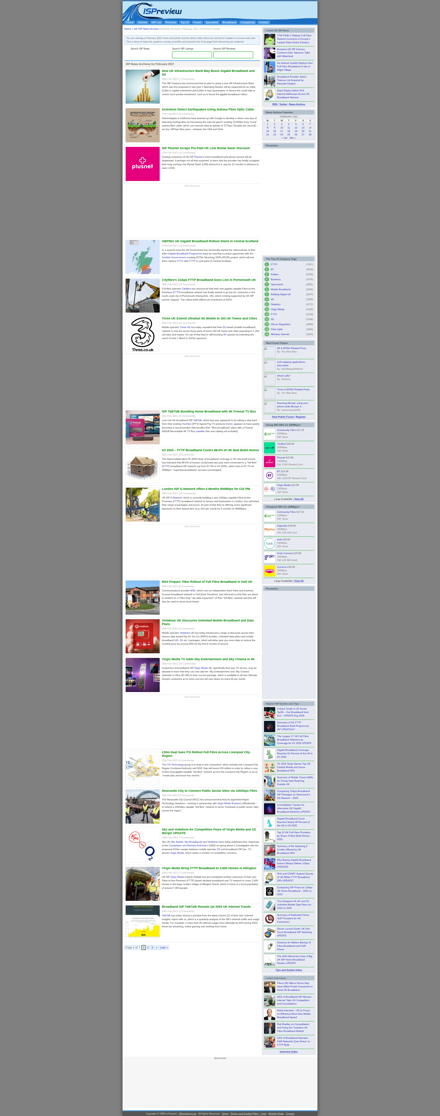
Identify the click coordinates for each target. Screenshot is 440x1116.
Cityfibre (186, 288)
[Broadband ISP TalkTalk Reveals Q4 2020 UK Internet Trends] (142, 940)
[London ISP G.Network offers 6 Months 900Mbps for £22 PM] (142, 522)
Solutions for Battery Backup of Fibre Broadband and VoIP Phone (294, 946)
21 (310, 131)
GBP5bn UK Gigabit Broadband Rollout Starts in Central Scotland (210, 241)
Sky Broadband (193, 841)
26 (296, 134)
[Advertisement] (253, 10)
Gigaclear (282, 525)
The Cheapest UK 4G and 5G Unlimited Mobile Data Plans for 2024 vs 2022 (294, 904)
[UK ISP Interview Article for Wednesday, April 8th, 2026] (269, 1005)
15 (267, 131)
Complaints (248, 22)
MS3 (192, 590)
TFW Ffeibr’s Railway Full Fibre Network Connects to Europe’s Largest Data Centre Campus (294, 39)
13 (303, 127)
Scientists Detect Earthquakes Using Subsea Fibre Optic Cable (208, 109)
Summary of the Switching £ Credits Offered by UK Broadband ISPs (292, 849)
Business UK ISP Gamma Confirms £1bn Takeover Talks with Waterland (293, 52)
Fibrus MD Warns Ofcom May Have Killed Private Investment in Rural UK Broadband (295, 986)
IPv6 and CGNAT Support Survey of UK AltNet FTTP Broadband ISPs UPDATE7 (295, 877)
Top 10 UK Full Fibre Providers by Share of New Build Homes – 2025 (294, 836)
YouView (186, 423)
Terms (225, 1113)
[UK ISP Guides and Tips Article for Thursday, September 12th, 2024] (269, 937)
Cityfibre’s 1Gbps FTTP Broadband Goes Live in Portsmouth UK (209, 280)
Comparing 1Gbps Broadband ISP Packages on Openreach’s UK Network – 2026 (293, 794)
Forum (197, 22)
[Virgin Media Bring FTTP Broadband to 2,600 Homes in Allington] (142, 901)
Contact (263, 22)
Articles (142, 22)
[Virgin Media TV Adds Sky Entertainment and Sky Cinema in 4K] (142, 692)
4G (225, 334)
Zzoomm (282, 567)
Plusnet (198, 156)
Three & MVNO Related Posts (293, 389)
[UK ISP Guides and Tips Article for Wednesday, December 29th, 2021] (269, 951)
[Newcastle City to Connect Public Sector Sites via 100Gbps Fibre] (142, 824)
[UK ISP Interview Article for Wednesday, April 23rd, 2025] (269, 1046)
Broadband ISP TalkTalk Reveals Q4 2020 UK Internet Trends (206, 906)
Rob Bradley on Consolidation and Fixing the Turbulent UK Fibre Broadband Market (293, 1027)
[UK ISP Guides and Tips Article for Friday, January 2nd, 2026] (269, 827)
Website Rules (276, 1113)
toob (279, 539)
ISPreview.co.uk (187, 1113)
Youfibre (281, 443)
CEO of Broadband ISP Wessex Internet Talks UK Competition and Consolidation (294, 1000)
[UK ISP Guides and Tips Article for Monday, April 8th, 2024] (269, 882)
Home (130, 22)
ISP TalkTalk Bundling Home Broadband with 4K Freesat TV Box (209, 411)
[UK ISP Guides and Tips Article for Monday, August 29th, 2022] (269, 717)
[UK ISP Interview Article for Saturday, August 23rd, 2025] (269, 1033)
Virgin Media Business (229, 803)
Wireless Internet (280, 334)
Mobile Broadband (281, 289)
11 (289, 127)
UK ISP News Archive (146, 28)
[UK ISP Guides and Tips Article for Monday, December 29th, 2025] (269, 813)
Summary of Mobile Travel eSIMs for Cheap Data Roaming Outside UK (295, 781)
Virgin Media (201, 668)
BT (272, 269)
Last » (164, 947)
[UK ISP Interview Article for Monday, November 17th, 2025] (269, 1019)
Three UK (185, 327)
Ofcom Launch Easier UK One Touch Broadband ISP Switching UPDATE (294, 932)
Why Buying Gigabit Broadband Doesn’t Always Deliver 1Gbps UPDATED (294, 863)
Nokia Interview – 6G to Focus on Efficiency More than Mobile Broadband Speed (294, 1014)
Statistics (275, 304)
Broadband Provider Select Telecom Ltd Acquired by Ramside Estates (291, 80)
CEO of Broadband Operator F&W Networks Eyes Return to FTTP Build (293, 1041)
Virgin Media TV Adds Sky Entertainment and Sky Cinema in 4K (208, 659)
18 (288, 131)
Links (263, 1113)
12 (296, 127)
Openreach (277, 284)
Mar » (293, 137)
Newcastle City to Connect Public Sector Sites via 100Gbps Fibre (209, 790)
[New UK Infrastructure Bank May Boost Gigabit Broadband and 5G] (142, 104)
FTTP (192, 261)
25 (288, 134)
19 (296, 131)
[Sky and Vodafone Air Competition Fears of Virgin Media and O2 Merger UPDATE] (142, 862)
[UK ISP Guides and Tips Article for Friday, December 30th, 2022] (269, 923)
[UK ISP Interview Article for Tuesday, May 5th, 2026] (269, 991)
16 (274, 131)
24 (281, 134)
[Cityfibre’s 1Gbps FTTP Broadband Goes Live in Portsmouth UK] (142, 313)
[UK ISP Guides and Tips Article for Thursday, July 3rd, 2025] (269, 841)
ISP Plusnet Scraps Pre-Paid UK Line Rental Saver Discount (206, 148)
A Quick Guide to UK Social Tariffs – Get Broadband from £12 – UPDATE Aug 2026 (293, 712)
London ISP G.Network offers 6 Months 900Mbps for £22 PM (206, 489)
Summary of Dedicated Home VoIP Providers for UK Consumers (293, 918)
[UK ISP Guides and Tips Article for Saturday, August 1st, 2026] (269, 745)
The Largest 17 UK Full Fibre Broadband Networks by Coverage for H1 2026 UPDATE (294, 739)
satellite (200, 431)
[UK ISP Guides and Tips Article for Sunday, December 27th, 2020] (269, 868)
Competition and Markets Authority (187, 845)
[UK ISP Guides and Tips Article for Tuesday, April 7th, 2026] (269, 799)
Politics (274, 274)
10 (281, 127)
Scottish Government (173, 257)
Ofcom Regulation (280, 324)
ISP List (156, 22)
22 (267, 134)
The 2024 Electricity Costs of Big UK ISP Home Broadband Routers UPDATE (294, 959)
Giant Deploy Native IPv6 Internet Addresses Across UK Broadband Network (293, 94)
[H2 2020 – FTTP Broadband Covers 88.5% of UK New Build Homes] (142, 483)
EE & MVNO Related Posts (291, 348)
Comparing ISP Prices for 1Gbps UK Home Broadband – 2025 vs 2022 (294, 891)
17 (281, 131)
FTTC (180, 261)
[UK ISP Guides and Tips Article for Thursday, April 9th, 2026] (269, 786)
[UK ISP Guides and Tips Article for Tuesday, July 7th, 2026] (269, 758)
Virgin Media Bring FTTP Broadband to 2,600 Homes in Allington (209, 868)
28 (310, 134)
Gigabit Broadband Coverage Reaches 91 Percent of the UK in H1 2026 (295, 753)
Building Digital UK (281, 294)
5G (224, 327)
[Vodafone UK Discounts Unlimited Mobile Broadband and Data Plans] (142, 653)
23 (274, 134)
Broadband (229, 22)
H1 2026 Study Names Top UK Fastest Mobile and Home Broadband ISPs (293, 767)
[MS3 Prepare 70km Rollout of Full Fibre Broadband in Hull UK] (142, 615)
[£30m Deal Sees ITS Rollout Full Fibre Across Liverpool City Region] (142, 785)
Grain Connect (285, 553)
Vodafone (185, 632)
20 (303, 131)
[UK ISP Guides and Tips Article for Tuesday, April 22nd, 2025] (269, 855)
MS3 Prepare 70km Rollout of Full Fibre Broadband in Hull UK (207, 581)
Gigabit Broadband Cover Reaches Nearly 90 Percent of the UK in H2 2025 (293, 822)
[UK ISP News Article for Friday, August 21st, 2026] (269, 71)
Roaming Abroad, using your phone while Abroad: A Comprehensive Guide (292, 406)
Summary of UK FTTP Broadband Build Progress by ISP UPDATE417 (293, 726)
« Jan (285, 137)
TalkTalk (197, 420)
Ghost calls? (283, 375)
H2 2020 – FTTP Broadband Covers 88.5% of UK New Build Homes (210, 450)
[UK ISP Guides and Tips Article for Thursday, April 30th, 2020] (269, 731)
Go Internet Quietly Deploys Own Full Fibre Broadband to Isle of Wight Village (295, 66)
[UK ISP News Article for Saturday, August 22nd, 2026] (269, 44)
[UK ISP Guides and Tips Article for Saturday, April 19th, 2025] (269, 896)
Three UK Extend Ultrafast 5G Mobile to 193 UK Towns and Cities (209, 318)
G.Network (176, 497)
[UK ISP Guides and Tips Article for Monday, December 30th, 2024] (269, 910)
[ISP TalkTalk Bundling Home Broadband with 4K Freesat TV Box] (142, 444)
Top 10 (185, 22)
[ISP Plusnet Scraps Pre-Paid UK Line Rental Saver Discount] (142, 181)
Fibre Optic (277, 329)
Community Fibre (286, 430)
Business (276, 279)
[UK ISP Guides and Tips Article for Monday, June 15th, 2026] (269, 772)
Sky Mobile (177, 841)
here (229, 423)
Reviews (171, 22)
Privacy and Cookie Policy (244, 1113)
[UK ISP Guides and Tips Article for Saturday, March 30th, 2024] (269, 965)
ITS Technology (175, 764)
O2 (218, 849)
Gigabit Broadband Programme (185, 253)
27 (303, 134)
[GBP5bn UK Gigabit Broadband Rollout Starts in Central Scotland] (142, 274)
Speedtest (212, 22)
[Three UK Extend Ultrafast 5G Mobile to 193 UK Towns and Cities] (142, 351)
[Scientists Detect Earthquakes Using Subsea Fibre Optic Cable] (142, 142)
